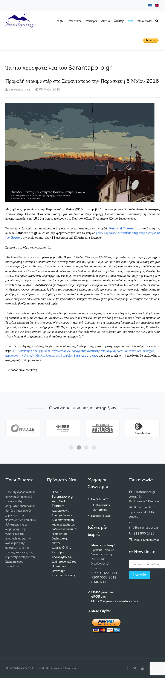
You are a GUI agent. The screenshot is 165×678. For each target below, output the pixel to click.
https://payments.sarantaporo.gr (114, 601)
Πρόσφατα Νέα (100, 516)
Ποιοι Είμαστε (100, 499)
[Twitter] (134, 668)
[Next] (151, 434)
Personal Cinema (121, 228)
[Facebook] (127, 668)
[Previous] (13, 434)
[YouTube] (142, 668)
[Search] (156, 21)
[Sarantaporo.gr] (20, 21)
